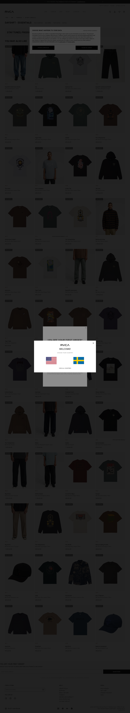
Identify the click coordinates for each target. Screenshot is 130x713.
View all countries (65, 368)
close (93, 343)
